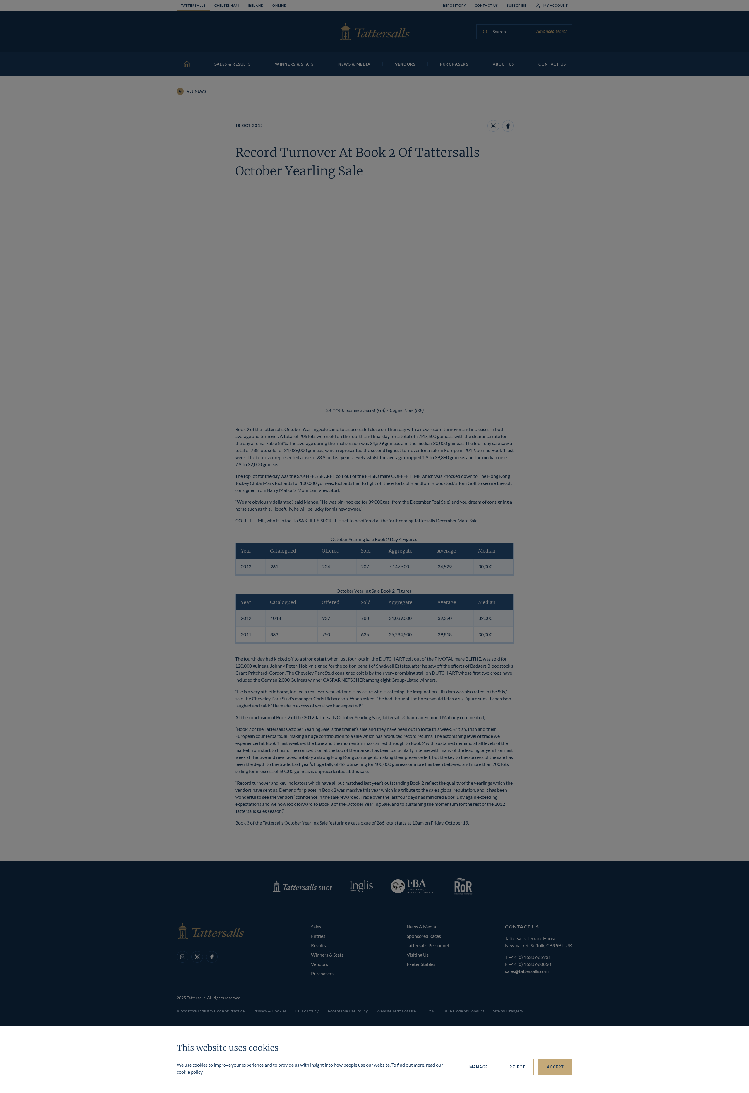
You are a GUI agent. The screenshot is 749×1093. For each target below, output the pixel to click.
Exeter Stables (421, 964)
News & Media (421, 926)
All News (197, 91)
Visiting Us (418, 954)
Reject (517, 1067)
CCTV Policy (307, 1010)
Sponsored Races (424, 936)
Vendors (319, 964)
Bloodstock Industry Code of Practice (211, 1010)
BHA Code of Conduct (464, 1010)
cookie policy (190, 1072)
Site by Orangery (508, 1010)
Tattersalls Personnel (428, 945)
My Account (555, 5)
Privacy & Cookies (269, 1010)
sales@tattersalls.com (527, 971)
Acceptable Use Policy (347, 1010)
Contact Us (486, 5)
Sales (316, 926)
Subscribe (516, 5)
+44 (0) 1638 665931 (530, 957)
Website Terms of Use (396, 1010)
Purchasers (322, 973)
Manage (478, 1067)
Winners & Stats (327, 954)
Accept (555, 1067)
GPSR (430, 1010)
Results (318, 945)
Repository (454, 5)
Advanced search (552, 31)
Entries (318, 936)
